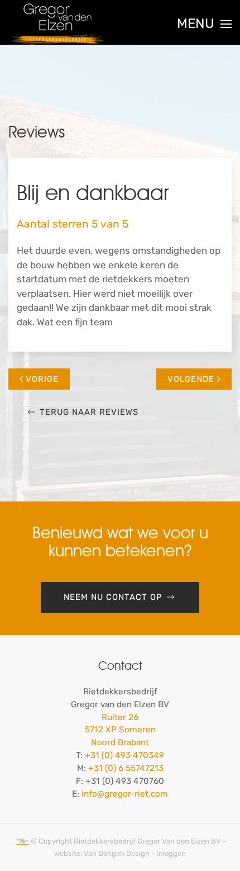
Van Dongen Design (117, 853)
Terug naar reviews (89, 412)
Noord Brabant (120, 742)
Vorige (42, 379)
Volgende (190, 379)
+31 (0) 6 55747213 (126, 768)
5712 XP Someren (120, 730)
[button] (204, 24)
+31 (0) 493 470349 (124, 755)
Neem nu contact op (113, 597)
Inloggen (171, 853)
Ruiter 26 (120, 717)
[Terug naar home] (57, 24)
